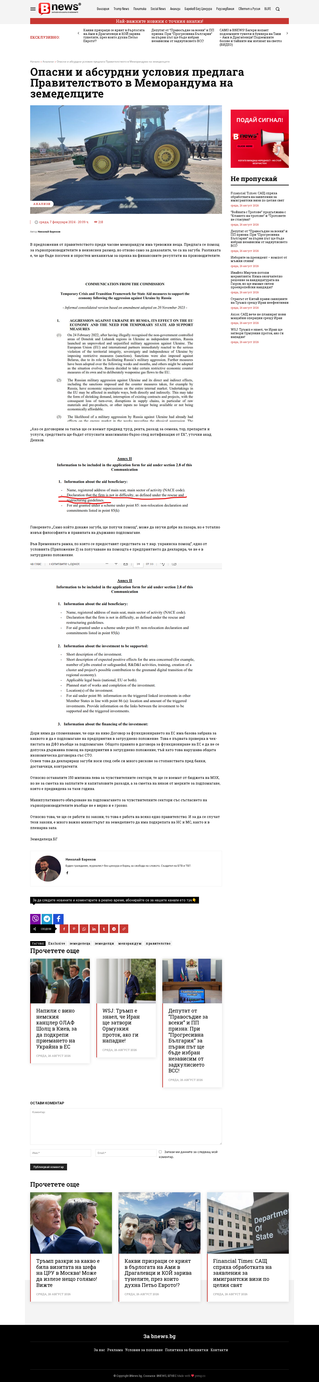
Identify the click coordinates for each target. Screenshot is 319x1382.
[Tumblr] (104, 928)
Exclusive (56, 943)
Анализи (48, 61)
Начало (35, 61)
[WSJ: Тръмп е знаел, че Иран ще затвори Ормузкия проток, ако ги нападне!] (126, 981)
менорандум (129, 943)
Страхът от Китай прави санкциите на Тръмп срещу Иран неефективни (260, 301)
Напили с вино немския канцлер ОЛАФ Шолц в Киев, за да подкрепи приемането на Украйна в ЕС (56, 1028)
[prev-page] (78, 33)
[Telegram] (114, 928)
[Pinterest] (74, 928)
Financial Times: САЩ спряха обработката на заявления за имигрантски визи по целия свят (257, 197)
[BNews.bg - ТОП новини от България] (59, 9)
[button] (277, 9)
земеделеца (80, 943)
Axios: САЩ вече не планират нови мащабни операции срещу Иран (258, 316)
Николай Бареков (49, 231)
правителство (158, 943)
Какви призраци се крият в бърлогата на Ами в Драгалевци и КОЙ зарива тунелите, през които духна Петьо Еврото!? (114, 35)
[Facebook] (67, 872)
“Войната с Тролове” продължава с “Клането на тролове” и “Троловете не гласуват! (258, 215)
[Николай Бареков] (48, 869)
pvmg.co (200, 1376)
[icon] (35, 920)
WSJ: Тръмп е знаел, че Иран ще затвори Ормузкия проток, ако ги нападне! (121, 1025)
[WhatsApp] (84, 928)
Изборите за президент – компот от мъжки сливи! (259, 259)
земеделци (104, 943)
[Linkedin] (94, 928)
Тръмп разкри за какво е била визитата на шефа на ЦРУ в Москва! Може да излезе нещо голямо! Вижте (68, 1273)
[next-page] (287, 33)
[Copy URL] (124, 928)
